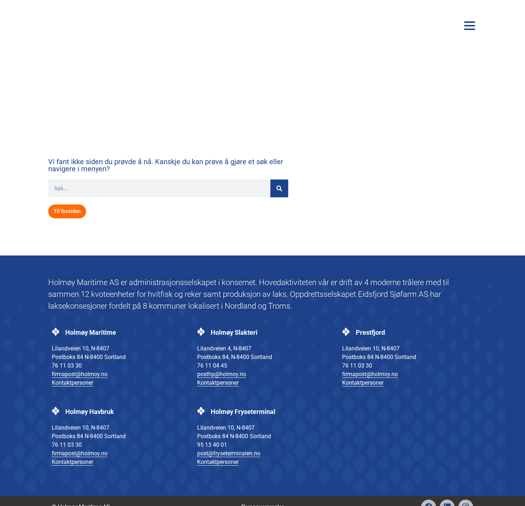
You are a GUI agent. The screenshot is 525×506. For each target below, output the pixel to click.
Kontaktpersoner (72, 382)
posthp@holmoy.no (221, 374)
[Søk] (279, 188)
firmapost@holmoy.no (80, 374)
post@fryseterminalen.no (228, 453)
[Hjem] (75, 25)
